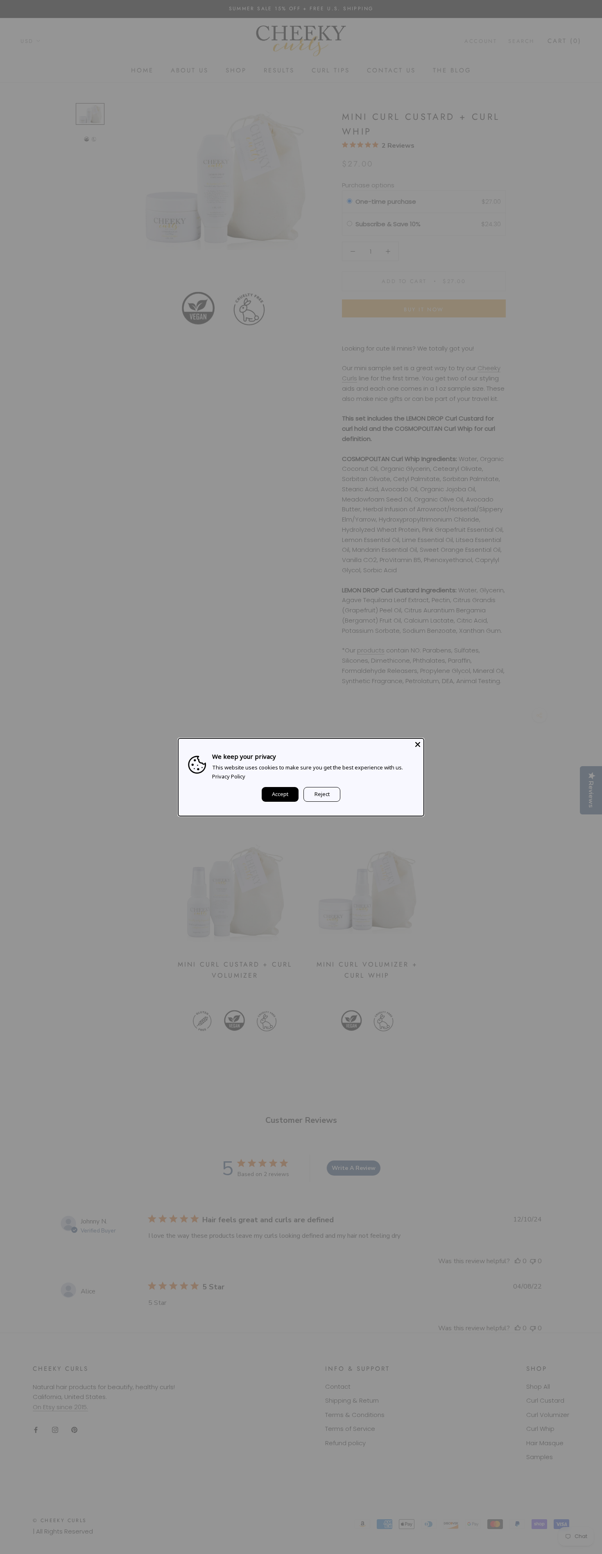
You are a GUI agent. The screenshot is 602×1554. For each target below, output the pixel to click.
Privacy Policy (228, 776)
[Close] (418, 744)
